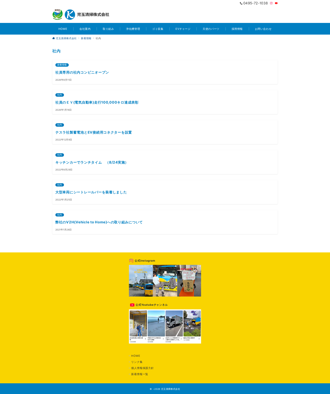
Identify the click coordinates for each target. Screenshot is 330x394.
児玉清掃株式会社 (170, 389)
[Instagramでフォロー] (271, 3)
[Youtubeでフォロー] (276, 3)
